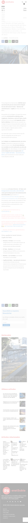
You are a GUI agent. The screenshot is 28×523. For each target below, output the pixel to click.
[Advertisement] (14, 12)
